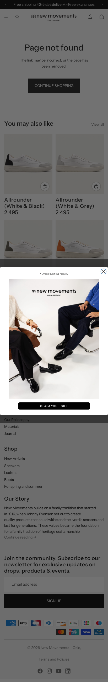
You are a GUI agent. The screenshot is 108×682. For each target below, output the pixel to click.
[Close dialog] (103, 271)
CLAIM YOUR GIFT (54, 406)
